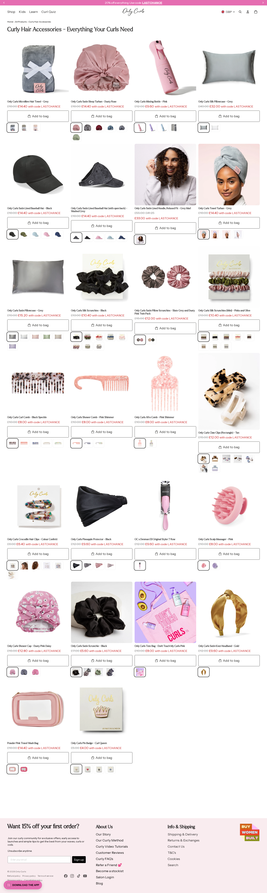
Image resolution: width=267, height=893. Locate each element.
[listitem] (12, 127)
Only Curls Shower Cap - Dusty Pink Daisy (29, 645)
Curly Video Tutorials (112, 847)
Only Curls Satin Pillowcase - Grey (25, 310)
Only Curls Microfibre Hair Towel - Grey (27, 101)
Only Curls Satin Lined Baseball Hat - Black (29, 208)
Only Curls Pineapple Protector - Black (91, 539)
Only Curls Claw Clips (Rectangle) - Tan (218, 432)
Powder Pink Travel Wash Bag (22, 742)
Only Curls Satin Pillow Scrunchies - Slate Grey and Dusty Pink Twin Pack (165, 312)
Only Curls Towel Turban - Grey (215, 208)
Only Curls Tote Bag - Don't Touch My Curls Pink (160, 645)
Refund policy (13, 875)
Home (10, 21)
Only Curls (20, 871)
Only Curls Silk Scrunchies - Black (88, 310)
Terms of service (45, 875)
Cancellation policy (33, 880)
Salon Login (105, 877)
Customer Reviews (110, 853)
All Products (21, 21)
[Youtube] (85, 876)
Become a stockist (110, 871)
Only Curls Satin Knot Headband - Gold (218, 645)
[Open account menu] (248, 12)
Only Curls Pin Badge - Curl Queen (89, 742)
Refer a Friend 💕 (109, 865)
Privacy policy (29, 875)
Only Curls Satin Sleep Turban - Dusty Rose (93, 101)
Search (173, 865)
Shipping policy (14, 880)
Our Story (103, 834)
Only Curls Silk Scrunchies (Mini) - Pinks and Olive (224, 310)
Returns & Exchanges (183, 840)
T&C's (172, 853)
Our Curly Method (110, 840)
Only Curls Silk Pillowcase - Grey (215, 101)
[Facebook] (66, 876)
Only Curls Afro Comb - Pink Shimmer (154, 417)
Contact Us (176, 847)
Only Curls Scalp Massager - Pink (215, 539)
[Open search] (240, 12)
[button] (23, 885)
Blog (99, 883)
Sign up (79, 859)
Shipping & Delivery (183, 834)
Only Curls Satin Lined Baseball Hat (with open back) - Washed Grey (99, 210)
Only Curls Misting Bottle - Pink (151, 101)
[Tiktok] (78, 876)
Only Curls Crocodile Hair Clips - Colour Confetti (32, 539)
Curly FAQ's (104, 859)
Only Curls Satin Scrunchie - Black (89, 645)
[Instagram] (72, 876)
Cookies (174, 859)
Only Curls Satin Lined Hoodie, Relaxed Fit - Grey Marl (163, 208)
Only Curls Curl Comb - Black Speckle (27, 417)
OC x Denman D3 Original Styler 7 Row (155, 539)
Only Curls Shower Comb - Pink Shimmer (92, 417)
